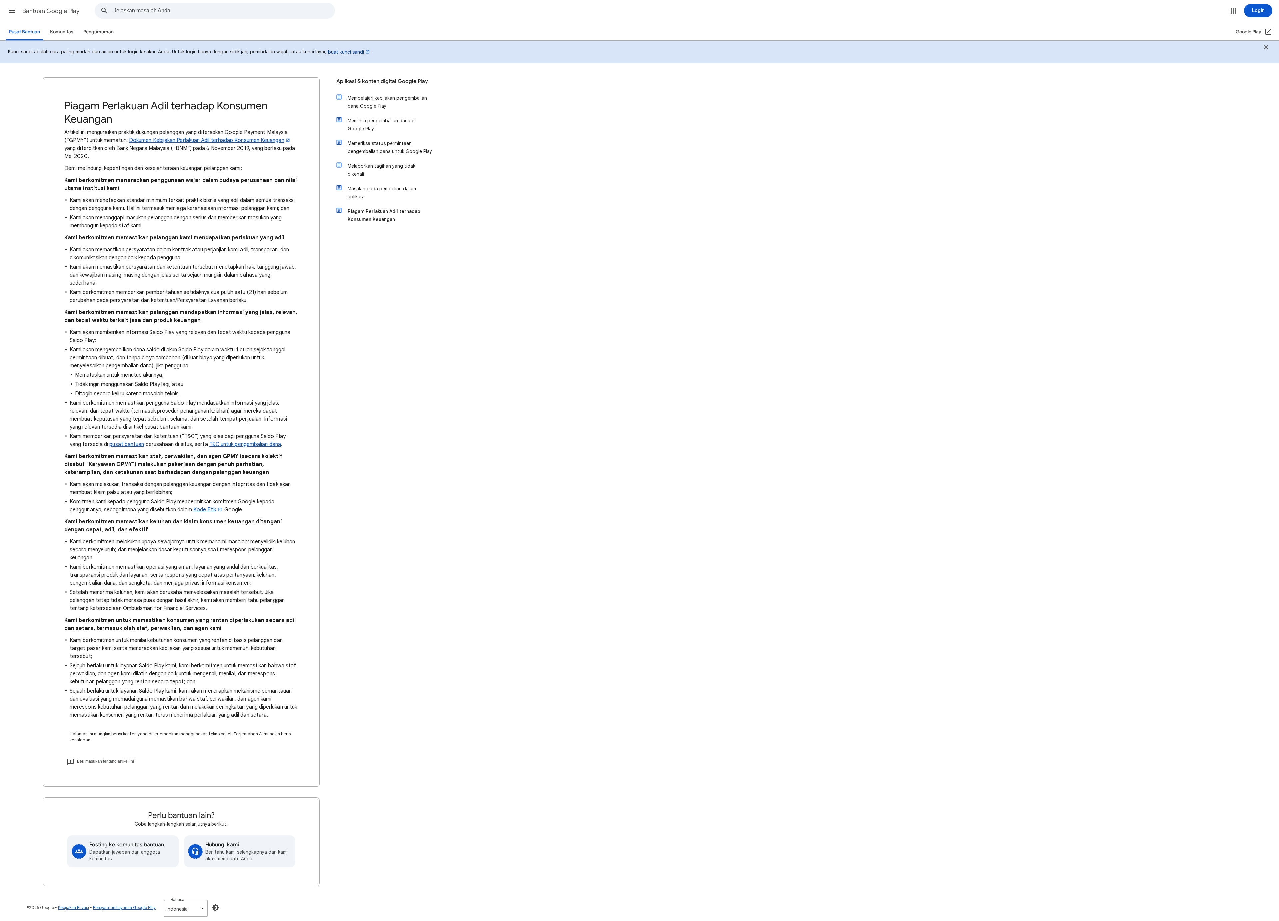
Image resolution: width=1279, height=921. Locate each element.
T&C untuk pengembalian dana (245, 444)
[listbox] (186, 908)
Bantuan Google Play (50, 11)
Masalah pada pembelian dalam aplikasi (382, 193)
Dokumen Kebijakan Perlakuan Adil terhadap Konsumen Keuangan (206, 140)
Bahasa (177, 899)
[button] (12, 11)
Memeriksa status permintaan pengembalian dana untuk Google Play (390, 147)
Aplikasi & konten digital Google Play (382, 81)
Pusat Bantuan (24, 32)
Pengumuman (98, 32)
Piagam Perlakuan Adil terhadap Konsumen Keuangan (384, 215)
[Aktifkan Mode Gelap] (215, 908)
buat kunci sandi (346, 52)
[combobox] (224, 10)
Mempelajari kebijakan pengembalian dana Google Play (387, 102)
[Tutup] (1266, 48)
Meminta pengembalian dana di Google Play (382, 125)
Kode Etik (204, 509)
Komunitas (61, 32)
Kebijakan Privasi (73, 907)
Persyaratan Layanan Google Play (124, 907)
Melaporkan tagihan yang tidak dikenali (381, 170)
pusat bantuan (126, 444)
